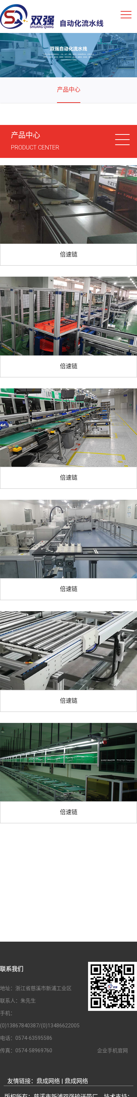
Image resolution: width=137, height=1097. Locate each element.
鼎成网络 (48, 1081)
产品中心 (68, 89)
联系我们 (11, 968)
